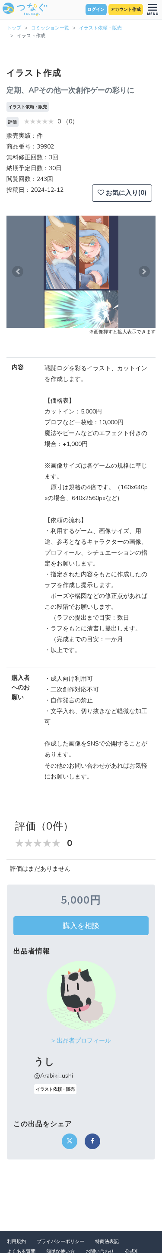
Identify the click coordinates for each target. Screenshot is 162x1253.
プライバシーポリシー (60, 1241)
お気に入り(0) (125, 192)
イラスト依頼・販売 (100, 28)
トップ (14, 28)
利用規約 (16, 1241)
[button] (17, 272)
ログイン (96, 9)
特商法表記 (107, 1241)
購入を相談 (81, 925)
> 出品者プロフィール (81, 1041)
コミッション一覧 (50, 28)
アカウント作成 (126, 9)
